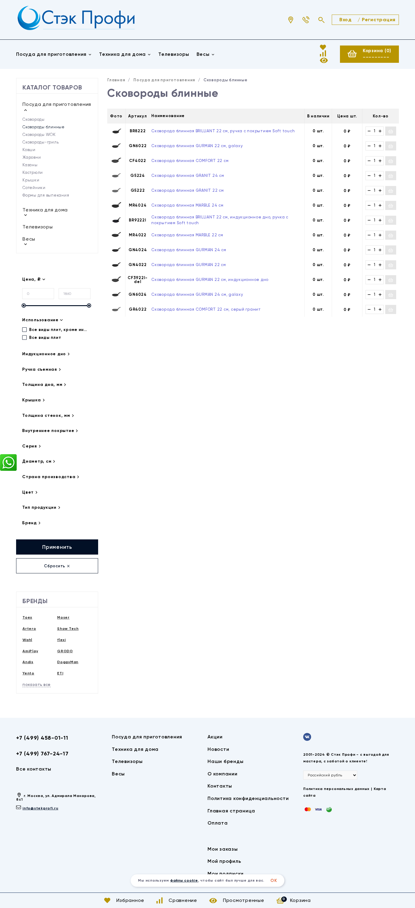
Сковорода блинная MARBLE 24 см (187, 205)
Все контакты (33, 769)
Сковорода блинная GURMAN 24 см (188, 250)
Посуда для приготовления (51, 54)
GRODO (65, 651)
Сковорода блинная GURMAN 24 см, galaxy (197, 294)
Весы (203, 54)
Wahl (27, 640)
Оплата (218, 823)
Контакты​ (220, 786)
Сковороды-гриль (40, 142)
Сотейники (34, 188)
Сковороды (33, 119)
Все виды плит (44, 337)
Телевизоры (173, 54)
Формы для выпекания (45, 195)
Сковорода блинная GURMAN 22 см (188, 264)
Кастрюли (32, 172)
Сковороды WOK (39, 135)
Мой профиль (224, 861)
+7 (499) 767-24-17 (42, 753)
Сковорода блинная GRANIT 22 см (187, 190)
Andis (27, 662)
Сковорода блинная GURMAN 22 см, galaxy (197, 145)
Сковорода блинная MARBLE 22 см (187, 235)
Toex (27, 617)
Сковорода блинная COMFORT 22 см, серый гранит (206, 309)
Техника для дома (122, 54)
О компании (223, 774)
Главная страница (231, 811)
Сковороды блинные (43, 127)
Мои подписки (226, 873)
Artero (29, 628)
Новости (218, 749)
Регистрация (379, 19)
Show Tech (68, 628)
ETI (60, 673)
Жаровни (31, 157)
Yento (28, 673)
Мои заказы (223, 849)
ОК (273, 880)
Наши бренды (225, 761)
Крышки (30, 180)
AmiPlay (30, 651)
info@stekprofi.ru (40, 808)
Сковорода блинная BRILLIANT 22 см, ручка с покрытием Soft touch (223, 131)
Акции (215, 737)
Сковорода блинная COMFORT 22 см (189, 160)
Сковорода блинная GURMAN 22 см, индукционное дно (210, 279)
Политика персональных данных (336, 789)
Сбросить (55, 566)
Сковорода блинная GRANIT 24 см (187, 175)
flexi (61, 640)
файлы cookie (184, 880)
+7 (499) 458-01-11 (42, 737)
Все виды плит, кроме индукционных (58, 329)
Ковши (29, 150)
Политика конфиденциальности (248, 798)
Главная (116, 80)
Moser (63, 617)
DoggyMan (67, 662)
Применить (57, 547)
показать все (36, 684)
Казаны (30, 165)
